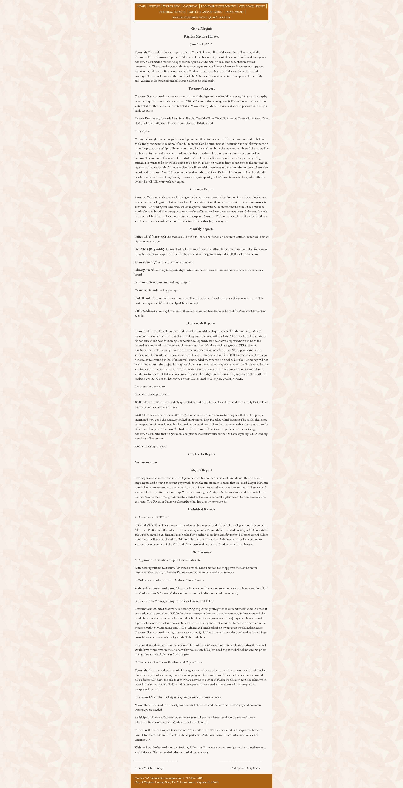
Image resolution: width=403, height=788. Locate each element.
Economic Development (218, 6)
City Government (252, 6)
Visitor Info (171, 6)
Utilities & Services (172, 12)
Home (142, 6)
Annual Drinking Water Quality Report (201, 17)
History (154, 6)
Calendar (190, 6)
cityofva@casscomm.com (166, 778)
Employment (234, 12)
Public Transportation (205, 12)
